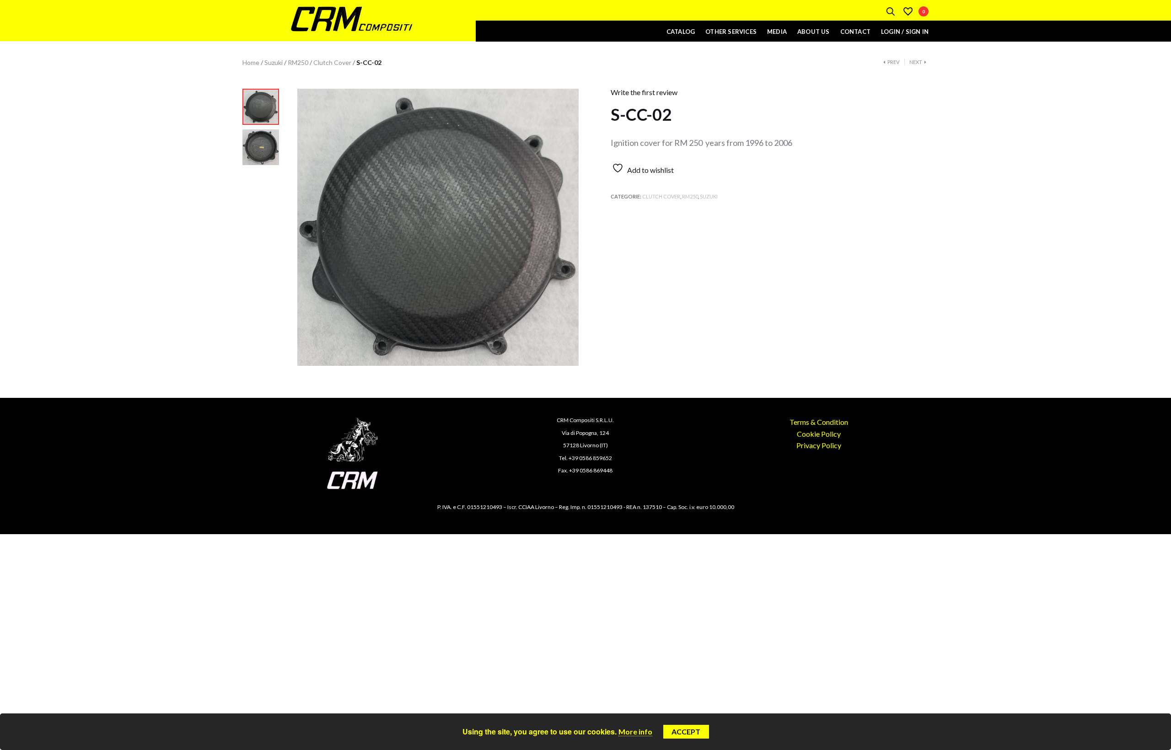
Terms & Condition (819, 422)
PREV (893, 62)
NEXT (915, 62)
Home (250, 62)
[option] (260, 109)
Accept (685, 731)
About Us (813, 31)
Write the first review (644, 92)
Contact (855, 31)
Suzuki (273, 62)
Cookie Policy (819, 433)
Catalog (680, 31)
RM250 (298, 62)
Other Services (731, 31)
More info (635, 731)
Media (777, 31)
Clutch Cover (332, 62)
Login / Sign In (905, 31)
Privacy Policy (818, 445)
